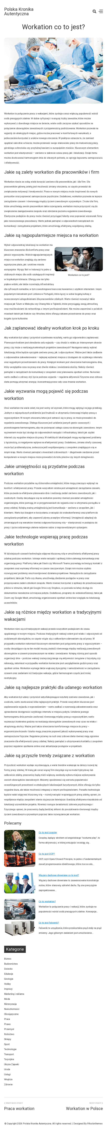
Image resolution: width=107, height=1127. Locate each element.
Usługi (7, 1074)
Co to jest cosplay (48, 832)
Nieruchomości (11, 1009)
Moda (7, 999)
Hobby (7, 984)
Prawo (7, 1024)
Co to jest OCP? (47, 854)
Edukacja (8, 974)
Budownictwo (11, 963)
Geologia (8, 979)
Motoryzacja (10, 1004)
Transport (9, 1054)
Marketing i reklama (14, 994)
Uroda (7, 1069)
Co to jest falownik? (49, 922)
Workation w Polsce (84, 1108)
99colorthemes (95, 1123)
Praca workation (19, 1108)
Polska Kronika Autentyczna (18, 11)
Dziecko (8, 969)
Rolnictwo (9, 1034)
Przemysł (9, 1029)
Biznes (7, 958)
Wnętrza (8, 1079)
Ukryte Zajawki (11, 1064)
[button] (94, 11)
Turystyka (9, 1059)
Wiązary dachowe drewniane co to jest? (59, 875)
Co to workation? (47, 901)
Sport (7, 1044)
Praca (7, 1019)
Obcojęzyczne (11, 1014)
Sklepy (7, 1039)
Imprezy (8, 989)
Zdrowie (8, 1084)
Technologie (10, 1049)
